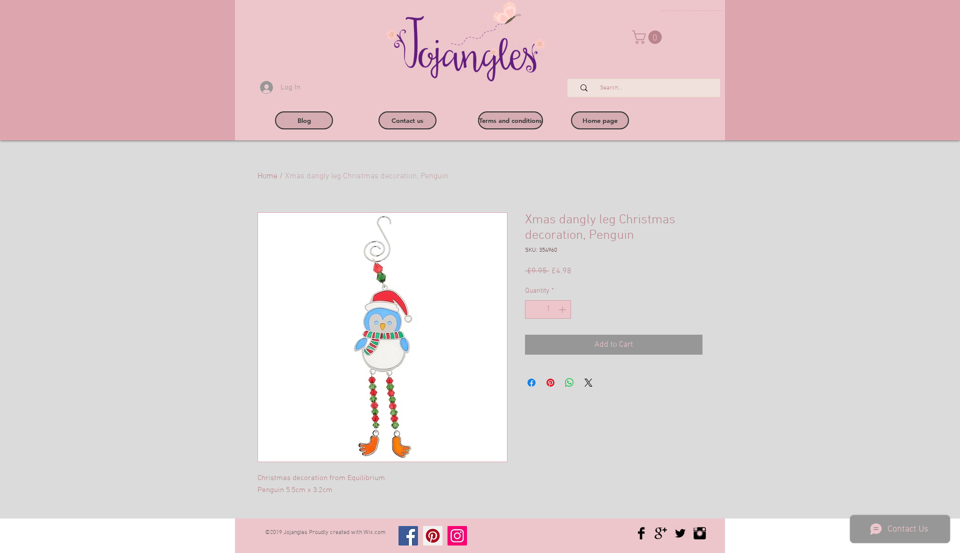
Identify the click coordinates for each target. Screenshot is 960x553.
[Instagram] (457, 536)
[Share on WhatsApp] (570, 383)
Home (268, 176)
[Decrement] (532, 309)
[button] (648, 37)
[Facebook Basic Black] (641, 533)
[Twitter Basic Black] (680, 533)
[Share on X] (588, 383)
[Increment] (563, 309)
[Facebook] (408, 536)
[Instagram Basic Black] (700, 533)
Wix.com (375, 532)
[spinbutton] (548, 309)
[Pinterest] (432, 536)
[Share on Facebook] (532, 383)
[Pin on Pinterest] (550, 383)
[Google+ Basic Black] (660, 533)
